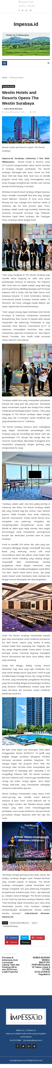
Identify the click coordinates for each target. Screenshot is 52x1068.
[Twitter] (22, 10)
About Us (20, 1030)
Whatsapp (25, 942)
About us (22, 6)
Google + (39, 938)
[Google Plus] (26, 10)
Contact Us (31, 1030)
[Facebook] (19, 10)
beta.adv (31, 6)
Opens (34, 923)
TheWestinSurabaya (10, 926)
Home (4, 77)
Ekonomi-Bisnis (8, 86)
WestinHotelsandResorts (19, 923)
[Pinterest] (30, 10)
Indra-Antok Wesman (13, 109)
